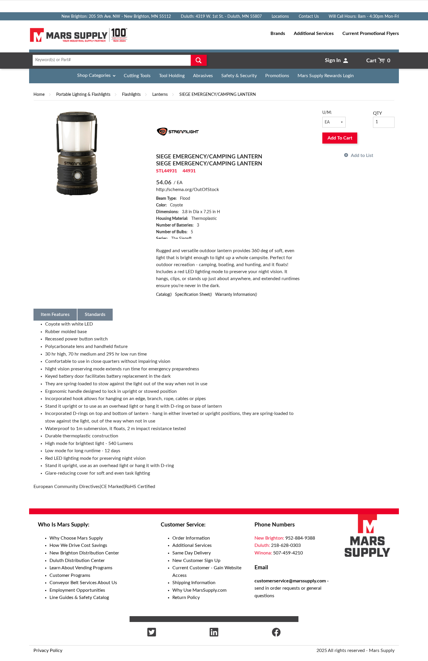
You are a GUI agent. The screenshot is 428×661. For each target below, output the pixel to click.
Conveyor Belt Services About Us (83, 582)
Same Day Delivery (191, 553)
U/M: (327, 113)
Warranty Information (236, 294)
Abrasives (203, 75)
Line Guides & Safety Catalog (79, 597)
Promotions (277, 75)
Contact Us (309, 17)
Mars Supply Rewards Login (326, 75)
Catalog (164, 294)
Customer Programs (69, 575)
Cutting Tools (137, 75)
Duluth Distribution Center (77, 560)
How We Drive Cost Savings (78, 545)
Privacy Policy (47, 650)
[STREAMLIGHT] (178, 131)
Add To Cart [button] (340, 138)
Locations (280, 17)
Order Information (191, 538)
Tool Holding (172, 75)
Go (199, 60)
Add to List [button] (362, 155)
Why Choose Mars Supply (76, 538)
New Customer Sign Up (196, 560)
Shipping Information (193, 582)
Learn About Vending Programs (80, 567)
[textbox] (118, 60)
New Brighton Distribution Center (84, 553)
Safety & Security (239, 75)
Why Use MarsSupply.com (199, 590)
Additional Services (192, 545)
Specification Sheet (193, 294)
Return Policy (186, 597)
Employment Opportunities (77, 590)
